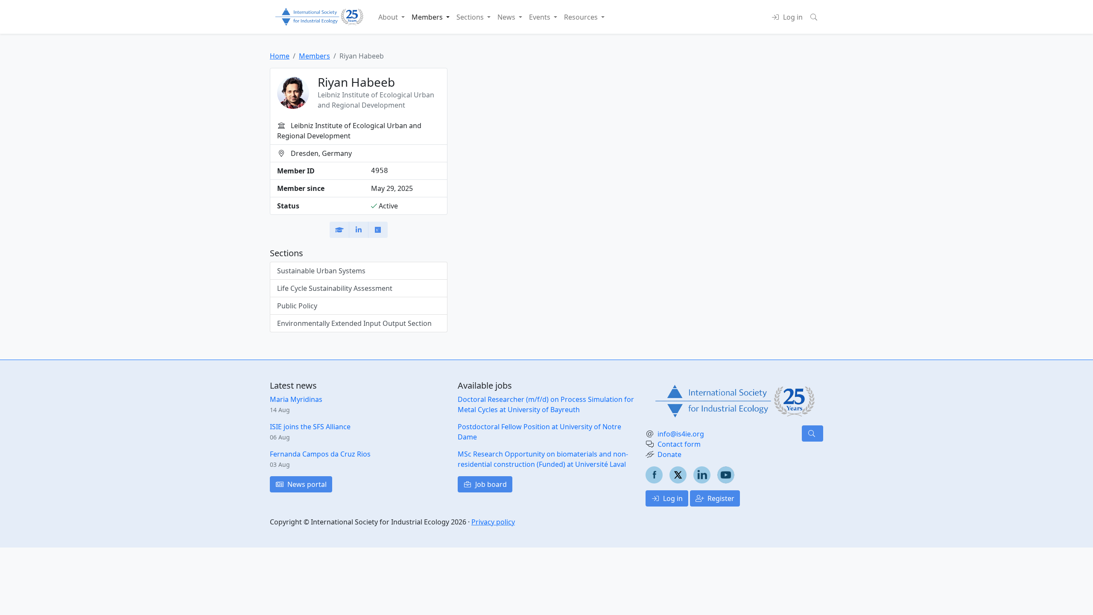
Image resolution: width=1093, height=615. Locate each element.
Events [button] (540, 17)
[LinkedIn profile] (358, 230)
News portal (306, 484)
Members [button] (428, 17)
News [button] (507, 17)
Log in (672, 498)
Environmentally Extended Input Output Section (354, 323)
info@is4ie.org (681, 434)
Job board (490, 484)
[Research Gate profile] (378, 230)
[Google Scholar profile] (339, 230)
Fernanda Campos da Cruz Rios (320, 454)
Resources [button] (581, 17)
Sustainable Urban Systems (321, 270)
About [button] (389, 17)
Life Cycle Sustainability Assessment (334, 288)
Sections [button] (470, 17)
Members (314, 56)
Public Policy (297, 305)
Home (279, 56)
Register (720, 498)
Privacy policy (493, 522)
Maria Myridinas (296, 399)
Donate (669, 454)
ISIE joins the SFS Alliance (310, 426)
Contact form (679, 444)
